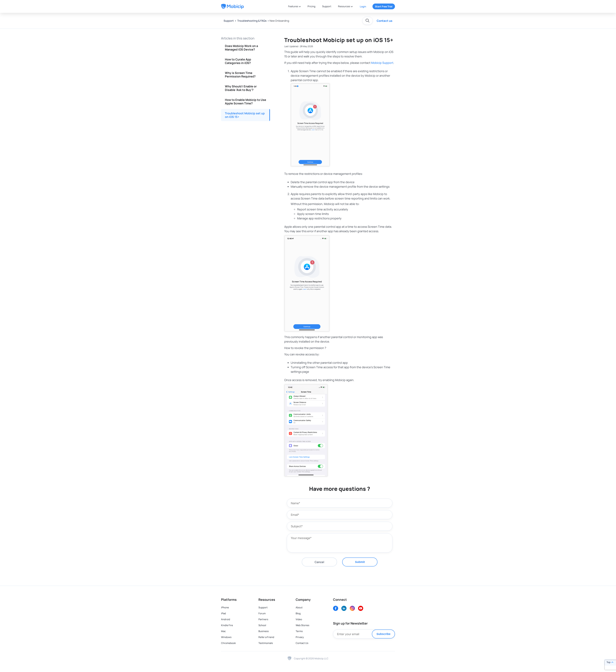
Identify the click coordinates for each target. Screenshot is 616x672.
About (299, 607)
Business (263, 631)
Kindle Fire (227, 625)
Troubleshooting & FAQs (251, 20)
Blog (298, 613)
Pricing (311, 6)
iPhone (225, 607)
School (262, 625)
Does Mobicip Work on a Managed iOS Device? (241, 47)
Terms (299, 631)
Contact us (384, 21)
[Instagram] (352, 608)
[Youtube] (360, 608)
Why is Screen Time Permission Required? (240, 74)
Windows (226, 637)
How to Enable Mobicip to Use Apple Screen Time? (245, 101)
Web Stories (302, 625)
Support (326, 6)
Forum (262, 613)
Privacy (300, 637)
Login (363, 6)
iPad (223, 613)
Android (225, 619)
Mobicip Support (382, 63)
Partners (263, 619)
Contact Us (302, 643)
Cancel (319, 562)
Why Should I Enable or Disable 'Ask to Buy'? (241, 88)
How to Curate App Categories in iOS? (238, 61)
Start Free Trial (383, 6)
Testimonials (265, 643)
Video (299, 619)
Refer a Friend (266, 637)
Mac (223, 631)
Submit (360, 562)
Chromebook (228, 643)
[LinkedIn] (343, 608)
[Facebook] (335, 608)
